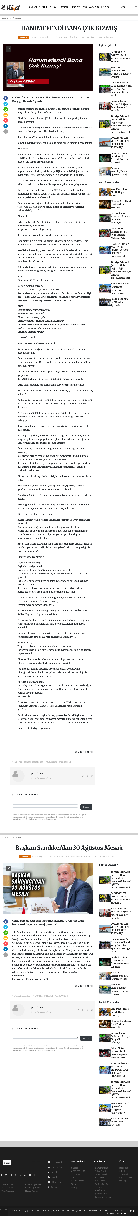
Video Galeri (57, 1167)
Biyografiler (124, 1174)
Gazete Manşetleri (103, 1197)
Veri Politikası (7, 1191)
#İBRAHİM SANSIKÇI (43, 996)
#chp (14, 762)
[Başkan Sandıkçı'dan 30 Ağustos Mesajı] (48, 888)
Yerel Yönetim (90, 7)
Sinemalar (99, 1187)
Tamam (123, 1213)
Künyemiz (56, 1182)
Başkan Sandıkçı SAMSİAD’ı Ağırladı (120, 302)
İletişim (54, 1187)
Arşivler (55, 1177)
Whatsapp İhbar (32, 1187)
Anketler (123, 1171)
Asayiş (74, 1187)
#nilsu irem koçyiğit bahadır (58, 762)
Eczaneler (99, 1177)
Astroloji (122, 1181)
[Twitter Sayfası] (7, 1175)
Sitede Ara (123, 1168)
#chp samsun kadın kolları (31, 762)
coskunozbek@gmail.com (40, 778)
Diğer (122, 7)
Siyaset (32, 7)
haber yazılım (6, 1212)
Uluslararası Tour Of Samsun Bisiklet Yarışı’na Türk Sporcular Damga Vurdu (121, 89)
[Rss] (26, 1175)
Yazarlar (55, 1172)
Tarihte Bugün (101, 1184)
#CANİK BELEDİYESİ (21, 996)
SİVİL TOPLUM (48, 7)
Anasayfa (6, 18)
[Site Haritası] (31, 1175)
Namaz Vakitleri (102, 1174)
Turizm (76, 7)
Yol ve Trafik (100, 1171)
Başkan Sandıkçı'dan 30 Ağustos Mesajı (119, 171)
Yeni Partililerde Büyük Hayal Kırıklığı (120, 192)
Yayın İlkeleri (7, 1187)
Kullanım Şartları (33, 1184)
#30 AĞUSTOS (61, 996)
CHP (56, 190)
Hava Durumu (101, 1168)
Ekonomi (64, 7)
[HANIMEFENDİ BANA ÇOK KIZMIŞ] (48, 67)
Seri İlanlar (100, 1190)
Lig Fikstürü (100, 1181)
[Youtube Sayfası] (17, 1175)
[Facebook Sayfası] (2, 1175)
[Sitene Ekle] (36, 1175)
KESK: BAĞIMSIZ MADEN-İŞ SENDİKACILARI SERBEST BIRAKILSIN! (120, 250)
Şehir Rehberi (101, 1194)
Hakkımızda (7, 1184)
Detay (111, 1213)
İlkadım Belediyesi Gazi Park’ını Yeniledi (121, 204)
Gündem (17, 18)
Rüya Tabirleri (125, 1177)
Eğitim (105, 7)
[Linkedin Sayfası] (21, 1175)
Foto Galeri (56, 1162)
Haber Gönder (32, 1191)
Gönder (86, 807)
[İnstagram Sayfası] (12, 1175)
